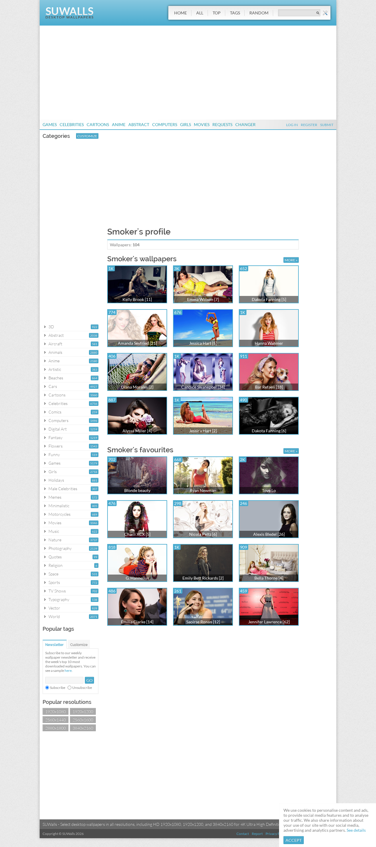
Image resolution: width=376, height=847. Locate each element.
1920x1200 (83, 711)
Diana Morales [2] (137, 386)
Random (258, 12)
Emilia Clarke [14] (137, 621)
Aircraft (55, 343)
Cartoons (98, 124)
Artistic (54, 369)
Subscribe (57, 687)
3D (51, 326)
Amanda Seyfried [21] (137, 343)
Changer (245, 124)
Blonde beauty (137, 490)
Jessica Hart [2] (203, 430)
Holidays (56, 480)
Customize (87, 136)
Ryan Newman (203, 490)
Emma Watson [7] (203, 299)
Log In (292, 125)
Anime (118, 124)
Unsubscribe (82, 687)
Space (53, 573)
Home (180, 12)
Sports (54, 582)
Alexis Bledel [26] (269, 534)
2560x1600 (83, 719)
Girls (185, 124)
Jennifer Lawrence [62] (269, 621)
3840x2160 (83, 727)
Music (53, 531)
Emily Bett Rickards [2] (203, 577)
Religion (55, 565)
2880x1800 (55, 727)
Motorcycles (59, 514)
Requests (222, 124)
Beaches (55, 377)
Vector (54, 607)
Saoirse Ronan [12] (203, 621)
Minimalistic (58, 505)
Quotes (55, 556)
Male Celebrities (62, 488)
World (54, 616)
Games (50, 124)
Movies (201, 124)
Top (217, 12)
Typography (58, 599)
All (199, 12)
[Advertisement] (188, 72)
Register (309, 125)
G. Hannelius (137, 577)
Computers (164, 124)
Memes (54, 497)
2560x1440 (55, 719)
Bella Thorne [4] (268, 577)
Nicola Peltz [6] (203, 534)
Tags (235, 12)
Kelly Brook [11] (137, 299)
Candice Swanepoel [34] (203, 386)
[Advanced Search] (325, 13)
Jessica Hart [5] (203, 343)
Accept (294, 840)
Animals (55, 352)
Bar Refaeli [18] (269, 386)
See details (356, 830)
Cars (52, 386)
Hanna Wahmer (269, 343)
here (68, 670)
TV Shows (57, 590)
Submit (326, 125)
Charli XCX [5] (137, 534)
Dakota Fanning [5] (269, 299)
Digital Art (57, 428)
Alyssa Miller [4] (137, 430)
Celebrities (72, 124)
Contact (242, 833)
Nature (54, 539)
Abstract (138, 124)
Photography (60, 548)
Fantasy (55, 437)
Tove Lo (269, 490)
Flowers (55, 445)
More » (291, 260)
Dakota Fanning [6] (269, 430)
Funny (54, 454)
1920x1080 (55, 711)
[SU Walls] (69, 17)
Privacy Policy (276, 833)
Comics (54, 411)
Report (257, 833)
